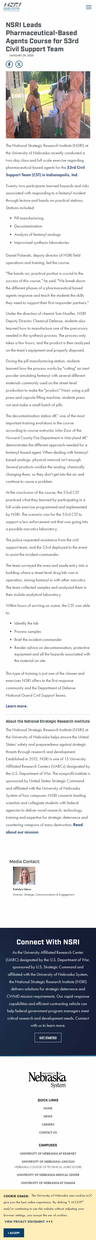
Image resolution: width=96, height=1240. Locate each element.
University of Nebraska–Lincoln (48, 1162)
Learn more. (17, 706)
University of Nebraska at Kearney (48, 1154)
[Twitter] (19, 64)
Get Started (48, 1038)
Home (48, 1108)
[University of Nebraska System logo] (48, 1083)
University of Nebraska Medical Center (48, 1175)
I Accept (14, 1233)
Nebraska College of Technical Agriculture (48, 1167)
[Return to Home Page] (12, 6)
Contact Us (48, 1132)
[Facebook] (9, 64)
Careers (48, 1124)
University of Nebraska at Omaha (48, 1183)
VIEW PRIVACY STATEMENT (24, 1221)
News (48, 1116)
